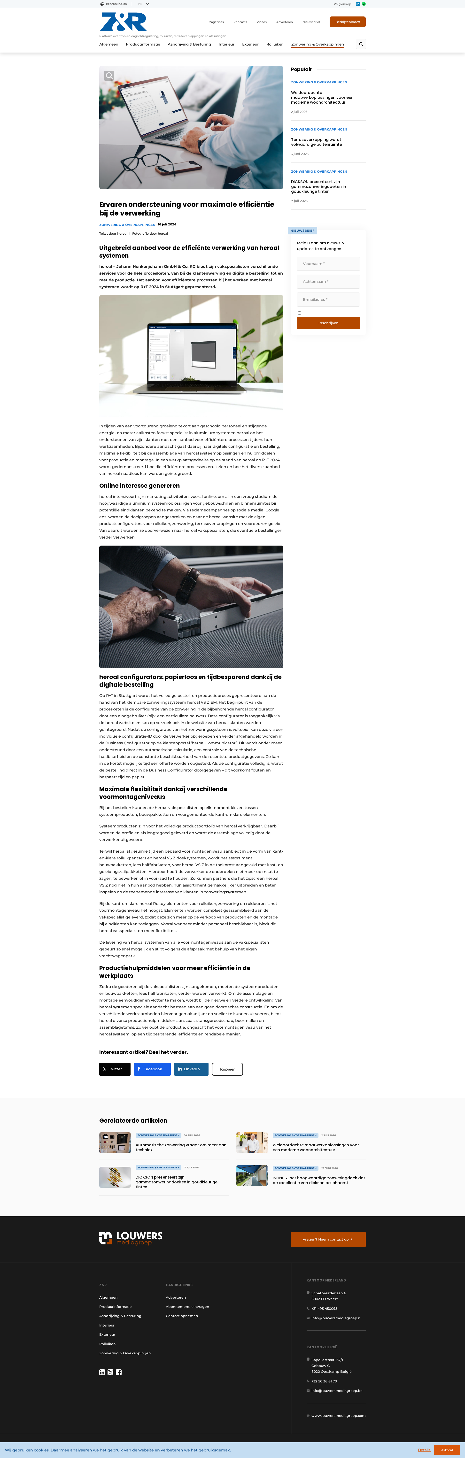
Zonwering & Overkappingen (317, 44)
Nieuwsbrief (311, 22)
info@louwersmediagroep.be (337, 1391)
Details (424, 1450)
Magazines (216, 22)
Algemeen (108, 44)
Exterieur (250, 44)
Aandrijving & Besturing (189, 44)
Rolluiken (275, 44)
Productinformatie (143, 44)
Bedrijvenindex (347, 22)
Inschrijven (328, 323)
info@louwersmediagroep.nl (336, 1318)
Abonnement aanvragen (187, 1306)
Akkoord (447, 1450)
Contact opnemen (182, 1316)
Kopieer (227, 1069)
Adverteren (284, 22)
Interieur (226, 44)
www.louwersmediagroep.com (338, 1415)
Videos (262, 22)
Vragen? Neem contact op (326, 1239)
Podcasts (240, 22)
